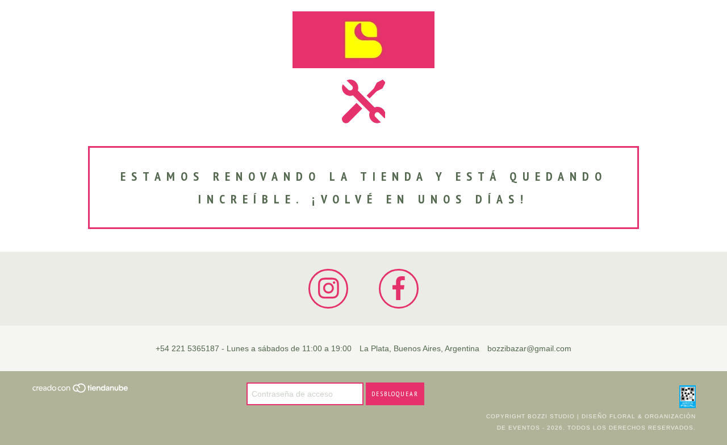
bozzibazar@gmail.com (529, 348)
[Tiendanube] (81, 391)
